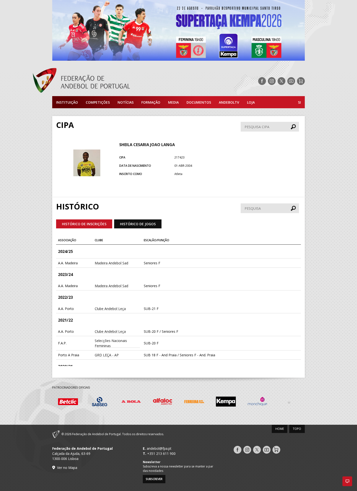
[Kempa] (209, 402)
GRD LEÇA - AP (107, 355)
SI (299, 102)
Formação (150, 102)
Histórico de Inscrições (84, 224)
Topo (297, 429)
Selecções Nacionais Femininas (111, 343)
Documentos (199, 102)
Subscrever (154, 479)
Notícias (126, 102)
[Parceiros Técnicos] (272, 402)
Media (173, 102)
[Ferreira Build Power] (178, 402)
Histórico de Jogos (138, 224)
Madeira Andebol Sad (111, 263)
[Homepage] (100, 81)
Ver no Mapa (67, 467)
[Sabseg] (83, 402)
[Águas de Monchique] (241, 402)
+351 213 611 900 (161, 453)
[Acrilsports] (304, 402)
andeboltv (229, 102)
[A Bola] (114, 402)
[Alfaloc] (146, 402)
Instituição (67, 102)
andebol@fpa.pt (159, 448)
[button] (347, 481)
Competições (98, 102)
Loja (251, 102)
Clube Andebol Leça (110, 308)
